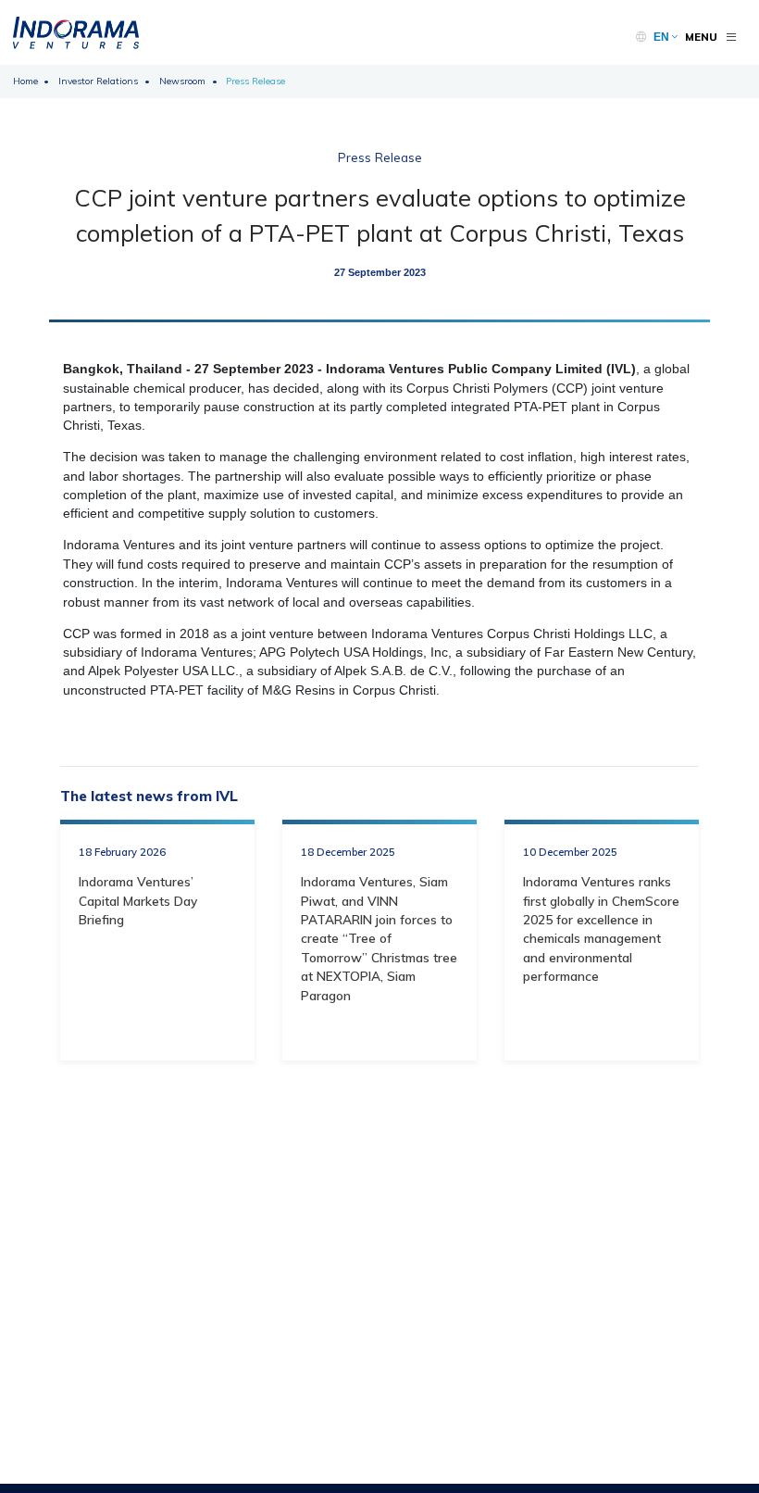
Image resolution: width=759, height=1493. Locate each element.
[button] (665, 37)
